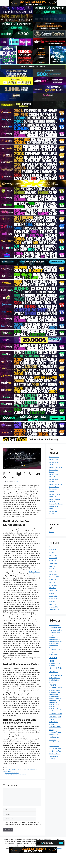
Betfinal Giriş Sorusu (56, 504)
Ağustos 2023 (54, 607)
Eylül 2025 (52, 550)
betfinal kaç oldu (54, 696)
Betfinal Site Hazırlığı (56, 484)
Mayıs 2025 (53, 555)
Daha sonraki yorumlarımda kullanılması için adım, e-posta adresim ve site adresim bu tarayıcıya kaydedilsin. (23, 823)
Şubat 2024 (53, 590)
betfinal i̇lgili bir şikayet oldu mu (13, 769)
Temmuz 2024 (54, 577)
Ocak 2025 (52, 560)
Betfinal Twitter (55, 714)
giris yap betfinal (54, 746)
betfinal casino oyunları (53, 646)
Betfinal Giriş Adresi (55, 673)
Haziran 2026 (53, 547)
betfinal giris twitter (55, 663)
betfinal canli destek (55, 639)
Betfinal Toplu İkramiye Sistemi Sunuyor (15, 774)
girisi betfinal (58, 744)
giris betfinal (52, 744)
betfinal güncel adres (54, 681)
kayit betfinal (55, 748)
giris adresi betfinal (54, 742)
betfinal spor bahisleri (55, 705)
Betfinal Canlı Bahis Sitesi (12, 773)
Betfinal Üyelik (55, 732)
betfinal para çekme (55, 700)
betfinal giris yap (54, 665)
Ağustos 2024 (54, 574)
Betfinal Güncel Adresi (55, 686)
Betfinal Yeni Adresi (53, 723)
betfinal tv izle (55, 711)
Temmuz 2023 (54, 610)
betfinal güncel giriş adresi (54, 690)
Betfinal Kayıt (25, 769)
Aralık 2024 (53, 563)
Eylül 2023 (52, 604)
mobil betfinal (55, 751)
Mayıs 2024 (53, 582)
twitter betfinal (54, 754)
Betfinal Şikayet (53, 734)
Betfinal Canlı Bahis (54, 644)
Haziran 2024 (53, 580)
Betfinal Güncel (54, 678)
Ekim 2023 (52, 601)
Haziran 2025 (53, 552)
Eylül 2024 (52, 571)
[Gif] (33, 183)
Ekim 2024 (52, 569)
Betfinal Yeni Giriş (55, 728)
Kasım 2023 (53, 599)
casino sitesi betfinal (54, 738)
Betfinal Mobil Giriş (55, 467)
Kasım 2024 (53, 566)
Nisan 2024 (53, 585)
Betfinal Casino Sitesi (55, 651)
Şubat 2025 (53, 558)
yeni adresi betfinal (53, 757)
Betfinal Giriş (53, 459)
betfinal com (53, 655)
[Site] (33, 112)
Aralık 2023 (53, 596)
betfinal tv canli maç (55, 709)
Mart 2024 (52, 588)
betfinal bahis (55, 630)
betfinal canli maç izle (55, 641)
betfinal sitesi (53, 702)
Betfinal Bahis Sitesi (55, 634)
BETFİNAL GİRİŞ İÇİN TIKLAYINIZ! (33, 67)
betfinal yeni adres (55, 718)
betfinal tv (52, 707)
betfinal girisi (53, 659)
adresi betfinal (54, 625)
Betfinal (7, 767)
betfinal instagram (54, 692)
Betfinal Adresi (54, 457)
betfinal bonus (53, 637)
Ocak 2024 (53, 593)
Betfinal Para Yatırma (55, 698)
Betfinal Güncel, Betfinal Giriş (43, 439)
